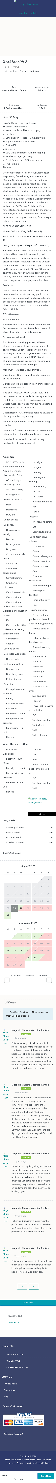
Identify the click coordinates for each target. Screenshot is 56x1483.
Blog (6, 1396)
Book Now (28, 1302)
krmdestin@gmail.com (17, 1367)
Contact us (13, 1322)
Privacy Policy (10, 1383)
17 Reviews (13, 67)
